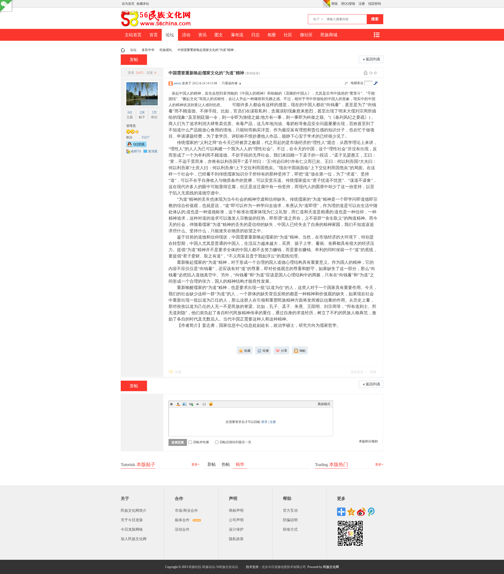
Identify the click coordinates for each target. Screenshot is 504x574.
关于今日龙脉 (132, 520)
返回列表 (373, 59)
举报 (373, 372)
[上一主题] (371, 73)
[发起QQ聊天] (136, 146)
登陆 (334, 4)
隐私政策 (236, 539)
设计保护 (236, 529)
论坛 (170, 35)
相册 (271, 35)
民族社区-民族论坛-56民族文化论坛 (213, 567)
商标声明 (236, 511)
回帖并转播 (201, 442)
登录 (264, 422)
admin (177, 83)
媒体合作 (182, 520)
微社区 (306, 35)
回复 (178, 372)
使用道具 (357, 372)
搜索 (375, 19)
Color (178, 404)
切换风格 (326, 3)
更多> (195, 464)
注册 (362, 4)
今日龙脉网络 (132, 529)
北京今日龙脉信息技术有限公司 (284, 567)
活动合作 (182, 529)
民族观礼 (166, 50)
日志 (255, 35)
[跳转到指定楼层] (376, 83)
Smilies (210, 404)
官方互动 (290, 511)
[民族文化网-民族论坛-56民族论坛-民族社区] (157, 26)
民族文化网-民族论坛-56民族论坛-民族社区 (123, 50)
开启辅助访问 (321, 3)
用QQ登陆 (348, 4)
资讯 (202, 35)
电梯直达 (357, 83)
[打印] (366, 73)
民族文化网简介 (133, 511)
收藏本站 (142, 4)
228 (142, 112)
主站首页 (133, 35)
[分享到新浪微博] (361, 512)
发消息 (153, 151)
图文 (218, 35)
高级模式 (324, 404)
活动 (186, 35)
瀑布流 (237, 35)
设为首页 (128, 4)
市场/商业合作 (186, 511)
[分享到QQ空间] (351, 512)
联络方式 (290, 529)
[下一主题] (376, 73)
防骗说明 (290, 520)
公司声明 (236, 520)
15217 (145, 137)
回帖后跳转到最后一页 (235, 442)
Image (184, 404)
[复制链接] (252, 73)
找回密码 (374, 4)
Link (191, 404)
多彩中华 (148, 50)
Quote (197, 404)
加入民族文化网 (133, 539)
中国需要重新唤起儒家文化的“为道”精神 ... (207, 50)
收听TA (136, 151)
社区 (288, 35)
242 (129, 112)
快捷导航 (376, 34)
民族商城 (329, 35)
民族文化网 (331, 567)
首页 (153, 35)
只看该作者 (230, 83)
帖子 (316, 19)
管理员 (131, 126)
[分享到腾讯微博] (371, 512)
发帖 (134, 59)
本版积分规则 (368, 441)
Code (204, 404)
